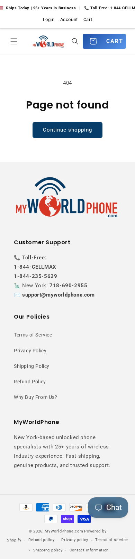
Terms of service (111, 540)
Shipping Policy (32, 366)
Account (69, 19)
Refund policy (41, 540)
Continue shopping (67, 130)
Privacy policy (74, 540)
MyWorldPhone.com (64, 531)
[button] (13, 41)
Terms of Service (33, 335)
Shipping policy (48, 550)
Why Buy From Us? (35, 397)
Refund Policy (30, 381)
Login (49, 19)
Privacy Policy (30, 350)
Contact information (89, 550)
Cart (87, 19)
